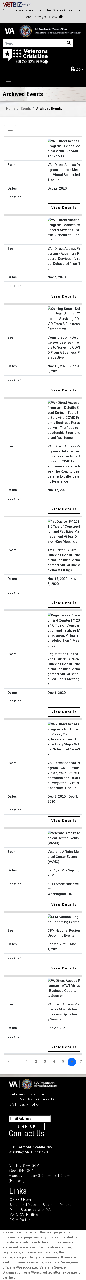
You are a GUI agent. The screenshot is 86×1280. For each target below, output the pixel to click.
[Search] (68, 43)
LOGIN (79, 69)
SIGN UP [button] (27, 1126)
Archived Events (49, 109)
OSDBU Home (21, 1200)
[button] (61, 17)
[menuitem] (77, 69)
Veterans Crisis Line (26, 1094)
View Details (64, 208)
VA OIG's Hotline (24, 1215)
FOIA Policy (20, 1220)
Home (10, 109)
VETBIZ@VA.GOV (24, 1166)
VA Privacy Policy (24, 1104)
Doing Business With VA (30, 1210)
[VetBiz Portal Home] (17, 4)
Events (26, 109)
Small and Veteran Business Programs (43, 1205)
